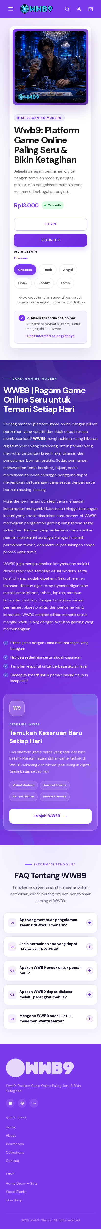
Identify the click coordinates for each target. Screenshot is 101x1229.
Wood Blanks (16, 1192)
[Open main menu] (10, 9)
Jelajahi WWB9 (51, 816)
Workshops (15, 1144)
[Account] (79, 8)
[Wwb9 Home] (36, 9)
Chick (23, 283)
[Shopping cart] (90, 8)
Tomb (47, 270)
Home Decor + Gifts (22, 1183)
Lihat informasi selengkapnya (50, 336)
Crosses (25, 270)
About (11, 1135)
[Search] (67, 8)
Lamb (65, 283)
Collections (15, 1152)
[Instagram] (10, 1103)
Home (10, 1127)
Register (50, 240)
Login (50, 224)
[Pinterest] (22, 1103)
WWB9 (40, 438)
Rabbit (44, 283)
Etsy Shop (14, 1200)
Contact (12, 1161)
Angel (68, 270)
